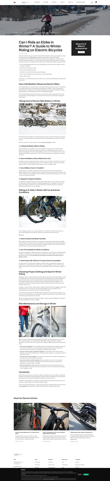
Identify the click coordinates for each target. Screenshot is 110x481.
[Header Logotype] (25, 2)
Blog (63, 467)
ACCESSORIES (45, 2)
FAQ (63, 462)
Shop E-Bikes (37, 462)
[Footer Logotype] (18, 454)
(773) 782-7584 (17, 463)
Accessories (37, 464)
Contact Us (50, 462)
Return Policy (51, 464)
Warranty (37, 467)
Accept (86, 474)
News (21, 32)
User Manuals (65, 464)
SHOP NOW (81, 52)
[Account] (92, 2)
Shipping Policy (51, 467)
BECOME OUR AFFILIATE (80, 2)
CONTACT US (70, 2)
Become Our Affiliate (79, 464)
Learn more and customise (49, 479)
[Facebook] (78, 467)
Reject (79, 474)
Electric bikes (33, 57)
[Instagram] (76, 467)
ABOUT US (63, 2)
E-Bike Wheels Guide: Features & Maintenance (81, 432)
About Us (77, 462)
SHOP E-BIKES (37, 2)
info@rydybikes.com (18, 462)
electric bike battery (46, 142)
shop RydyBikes (22, 386)
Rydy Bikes (16, 32)
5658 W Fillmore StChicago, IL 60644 (18, 467)
